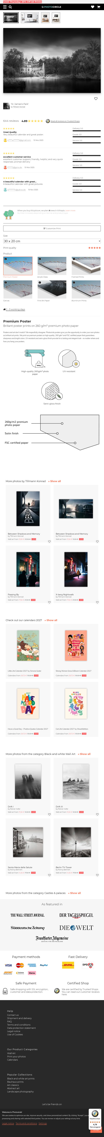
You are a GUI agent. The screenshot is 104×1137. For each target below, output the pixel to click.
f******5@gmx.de (15, 167)
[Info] (5, 259)
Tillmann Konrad (19, 107)
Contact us (13, 1015)
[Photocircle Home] (51, 7)
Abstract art (13, 1088)
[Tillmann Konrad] (6, 106)
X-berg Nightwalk (65, 594)
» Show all (54, 481)
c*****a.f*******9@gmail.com (19, 140)
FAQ (9, 1021)
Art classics (13, 1085)
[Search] (10, 7)
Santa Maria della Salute (20, 867)
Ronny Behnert (16, 870)
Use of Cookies (15, 1034)
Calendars (12, 1060)
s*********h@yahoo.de (17, 190)
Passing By (13, 594)
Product (7, 253)
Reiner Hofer (15, 809)
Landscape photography (20, 1091)
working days (15, 309)
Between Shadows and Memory (24, 534)
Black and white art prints (21, 1078)
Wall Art (11, 1053)
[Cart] (98, 7)
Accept (96, 1130)
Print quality (9, 248)
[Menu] (4, 7)
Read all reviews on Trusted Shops (65, 121)
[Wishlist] (92, 7)
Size (5, 236)
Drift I (11, 806)
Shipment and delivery (19, 1018)
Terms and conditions (18, 1025)
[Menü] (99, 1110)
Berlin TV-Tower (64, 867)
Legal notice (13, 1031)
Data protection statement (21, 1028)
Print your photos (16, 1056)
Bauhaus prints (15, 1082)
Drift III (59, 806)
